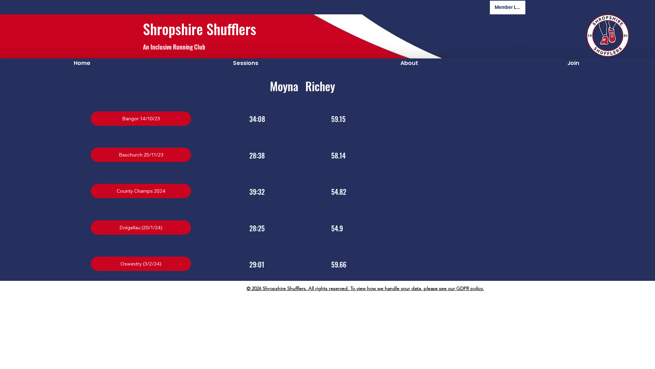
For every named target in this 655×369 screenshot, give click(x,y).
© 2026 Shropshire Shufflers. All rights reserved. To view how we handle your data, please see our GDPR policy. (365, 288)
